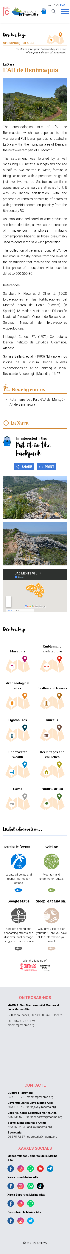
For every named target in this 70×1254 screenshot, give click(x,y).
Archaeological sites (17, 686)
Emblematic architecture (52, 649)
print (47, 466)
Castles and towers (52, 688)
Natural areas (52, 789)
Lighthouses (17, 720)
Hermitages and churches (52, 755)
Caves (17, 789)
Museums (17, 651)
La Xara (20, 423)
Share (24, 466)
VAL (50, 5)
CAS (56, 5)
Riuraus (52, 720)
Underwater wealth (17, 755)
